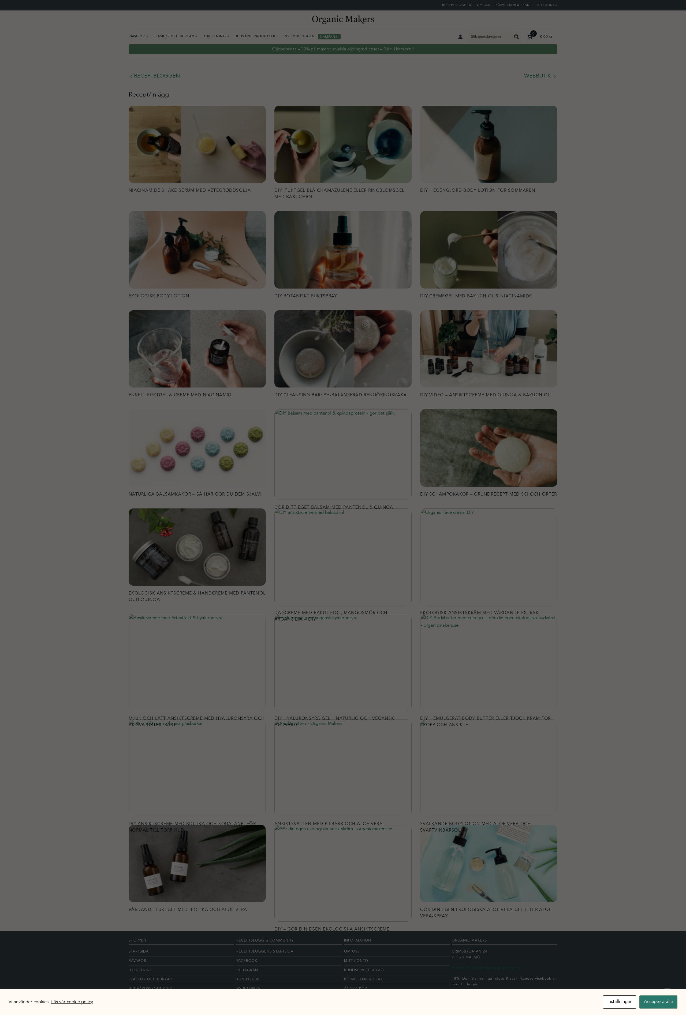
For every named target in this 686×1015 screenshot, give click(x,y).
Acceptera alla (658, 1001)
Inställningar (619, 1001)
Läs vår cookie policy (72, 1002)
